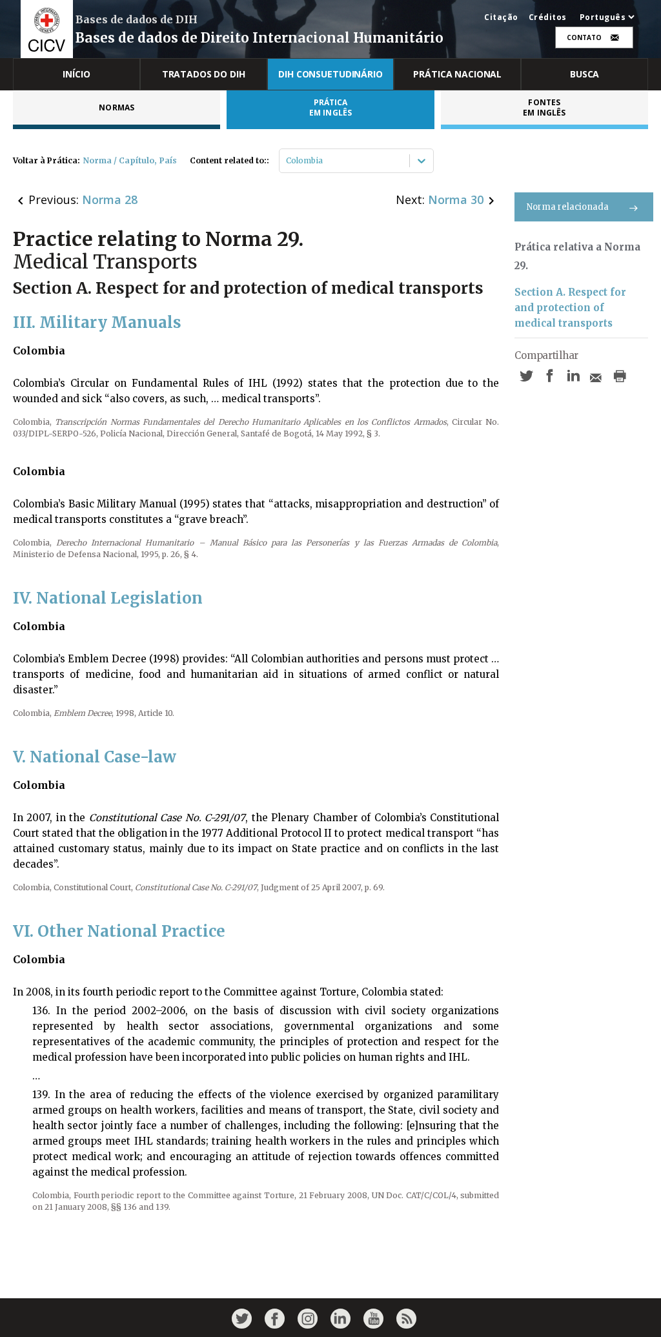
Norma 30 (455, 199)
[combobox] (287, 161)
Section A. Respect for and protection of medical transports (570, 307)
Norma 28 (109, 199)
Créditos (548, 17)
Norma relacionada (568, 206)
